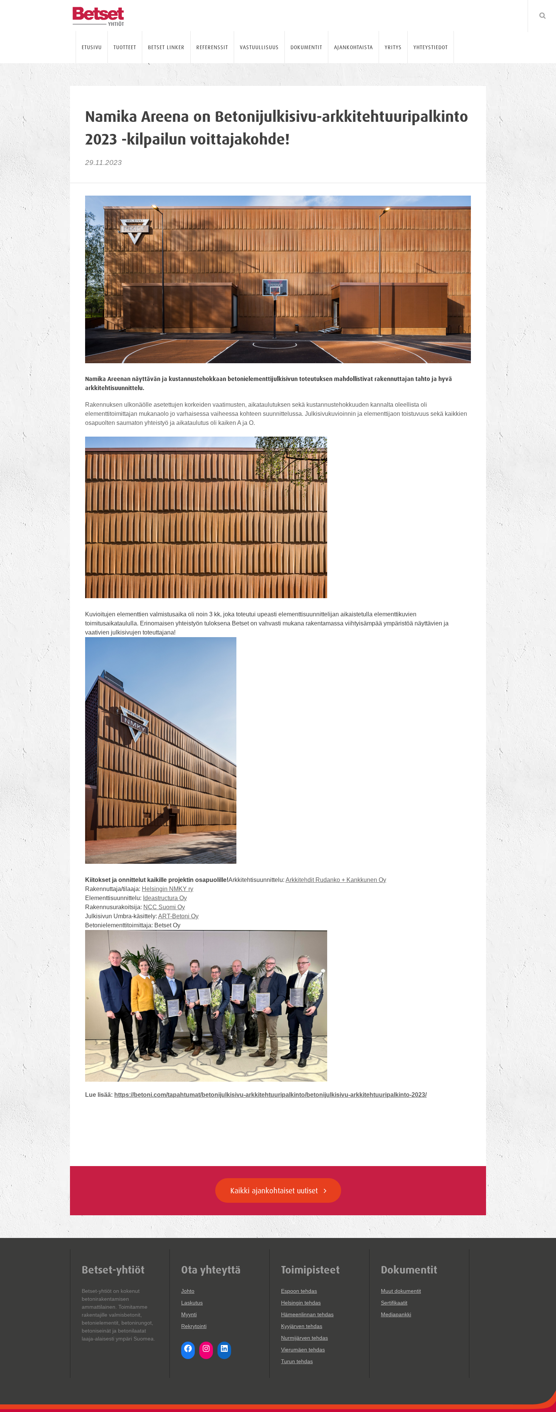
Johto (187, 1291)
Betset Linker (166, 47)
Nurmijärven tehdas (304, 1338)
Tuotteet (124, 47)
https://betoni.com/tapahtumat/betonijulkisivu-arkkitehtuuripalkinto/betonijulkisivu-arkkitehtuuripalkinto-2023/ (270, 1095)
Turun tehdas (297, 1361)
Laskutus (192, 1303)
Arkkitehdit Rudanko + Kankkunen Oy (336, 880)
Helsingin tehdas (301, 1303)
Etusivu (92, 47)
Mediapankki (396, 1314)
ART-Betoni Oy (178, 916)
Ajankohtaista (353, 47)
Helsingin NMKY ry (167, 889)
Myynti (189, 1314)
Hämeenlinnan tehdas (307, 1314)
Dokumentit (306, 47)
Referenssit (212, 47)
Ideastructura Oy (165, 898)
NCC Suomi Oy (164, 907)
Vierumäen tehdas (303, 1350)
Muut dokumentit (401, 1291)
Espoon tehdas (299, 1291)
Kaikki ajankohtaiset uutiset (275, 1190)
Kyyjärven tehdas (301, 1326)
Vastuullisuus (259, 47)
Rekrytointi (194, 1326)
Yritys (393, 47)
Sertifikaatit (394, 1303)
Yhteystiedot (430, 47)
